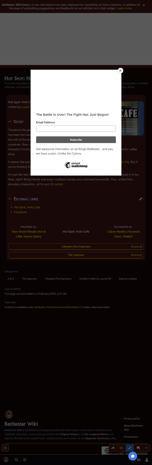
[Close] (120, 70)
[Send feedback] (132, 456)
